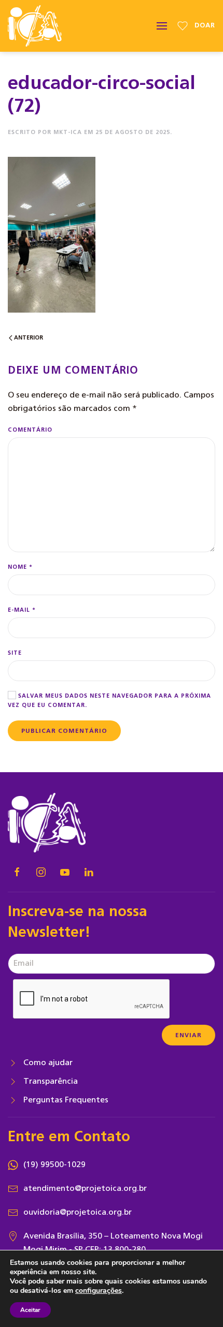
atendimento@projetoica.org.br (85, 1188)
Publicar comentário (64, 731)
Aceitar (30, 1310)
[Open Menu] (162, 26)
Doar (204, 25)
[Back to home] (35, 26)
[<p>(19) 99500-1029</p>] (13, 1164)
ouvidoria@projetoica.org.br (77, 1212)
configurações (98, 1290)
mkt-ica (67, 132)
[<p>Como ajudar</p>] (13, 1062)
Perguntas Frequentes (65, 1100)
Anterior (27, 338)
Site (15, 653)
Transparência (50, 1081)
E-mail (22, 610)
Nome (20, 567)
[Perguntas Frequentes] (13, 1100)
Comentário (30, 430)
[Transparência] (13, 1081)
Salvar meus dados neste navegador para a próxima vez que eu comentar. (109, 700)
